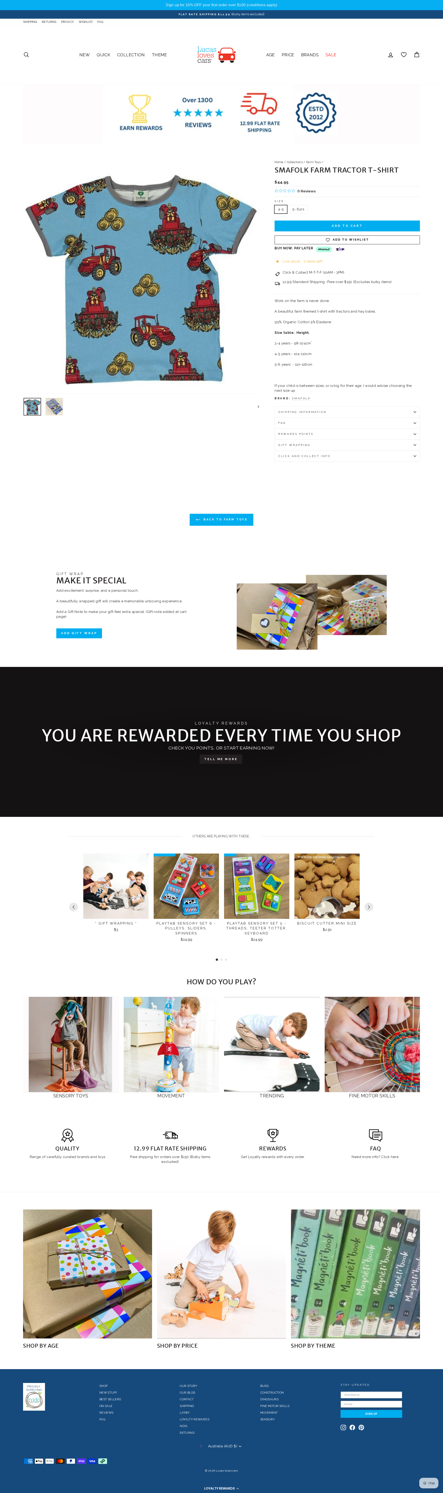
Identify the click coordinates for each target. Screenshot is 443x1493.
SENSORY (267, 1419)
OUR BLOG (187, 1392)
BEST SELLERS (110, 1399)
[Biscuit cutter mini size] (327, 886)
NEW (84, 54)
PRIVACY (67, 22)
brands (83, 1157)
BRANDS (310, 54)
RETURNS (49, 22)
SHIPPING (30, 22)
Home (279, 162)
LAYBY (185, 1412)
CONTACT (187, 1399)
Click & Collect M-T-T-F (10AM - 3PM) (313, 272)
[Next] (369, 907)
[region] (221, 5)
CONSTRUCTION (272, 1392)
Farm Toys (313, 162)
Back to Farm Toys (225, 519)
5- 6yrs (298, 209)
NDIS (183, 1426)
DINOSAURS (269, 1399)
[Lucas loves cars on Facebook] (352, 1427)
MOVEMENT (269, 1412)
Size (279, 201)
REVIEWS (106, 1412)
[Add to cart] (142, 861)
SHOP (103, 1386)
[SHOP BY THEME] (355, 1273)
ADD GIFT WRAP (79, 633)
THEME (159, 54)
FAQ (100, 22)
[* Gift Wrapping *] (116, 886)
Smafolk (301, 398)
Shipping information (302, 412)
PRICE (288, 54)
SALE (331, 54)
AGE (270, 54)
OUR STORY (188, 1386)
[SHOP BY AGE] (87, 1273)
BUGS (264, 1386)
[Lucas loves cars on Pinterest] (361, 1427)
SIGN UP (371, 1414)
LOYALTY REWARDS (194, 1419)
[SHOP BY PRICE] (221, 1273)
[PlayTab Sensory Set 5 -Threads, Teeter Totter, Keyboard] (256, 886)
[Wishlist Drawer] (404, 55)
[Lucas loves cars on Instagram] (343, 1427)
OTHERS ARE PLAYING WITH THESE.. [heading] (221, 836)
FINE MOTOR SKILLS (274, 1406)
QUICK (103, 54)
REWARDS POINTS (295, 434)
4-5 (281, 209)
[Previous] (73, 907)
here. (394, 1157)
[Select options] (353, 861)
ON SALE (106, 1406)
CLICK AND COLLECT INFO (304, 456)
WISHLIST (86, 22)
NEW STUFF (108, 1392)
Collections (295, 162)
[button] (221, 1488)
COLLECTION (131, 54)
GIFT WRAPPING (294, 445)
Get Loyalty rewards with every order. (273, 1157)
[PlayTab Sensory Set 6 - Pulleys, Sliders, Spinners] (186, 886)
